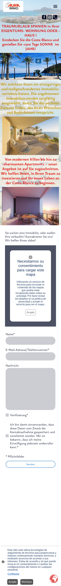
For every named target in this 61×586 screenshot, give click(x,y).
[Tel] (55, 17)
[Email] (50, 17)
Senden (30, 464)
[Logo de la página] (13, 6)
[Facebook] (44, 17)
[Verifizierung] (7, 415)
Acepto (30, 312)
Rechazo (27, 582)
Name (10, 334)
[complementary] (54, 579)
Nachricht (12, 365)
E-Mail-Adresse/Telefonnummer (27, 350)
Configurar (13, 574)
